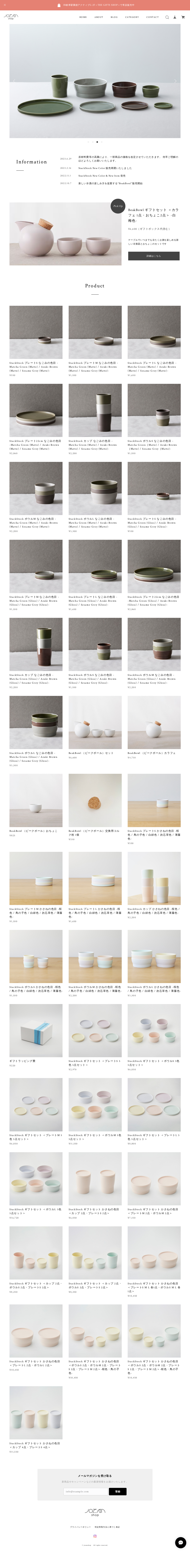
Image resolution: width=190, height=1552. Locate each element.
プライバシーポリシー (80, 1527)
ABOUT (98, 17)
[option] (95, 81)
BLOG (114, 17)
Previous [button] (15, 81)
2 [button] (93, 142)
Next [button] (175, 81)
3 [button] (97, 142)
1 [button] (88, 142)
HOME (83, 17)
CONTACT (152, 17)
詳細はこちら (154, 256)
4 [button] (101, 142)
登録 (117, 1491)
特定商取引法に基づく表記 (107, 1527)
